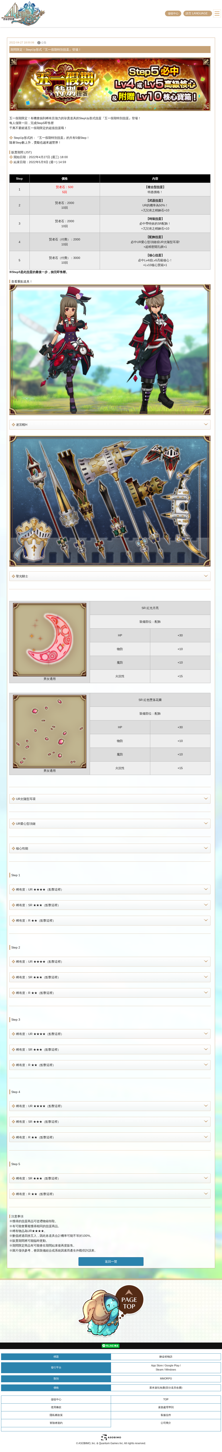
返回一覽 (111, 1261)
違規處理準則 (166, 1407)
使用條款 (56, 1407)
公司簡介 (166, 1422)
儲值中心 (173, 13)
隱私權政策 (56, 1415)
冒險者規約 (56, 1422)
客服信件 (166, 1415)
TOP (165, 1399)
